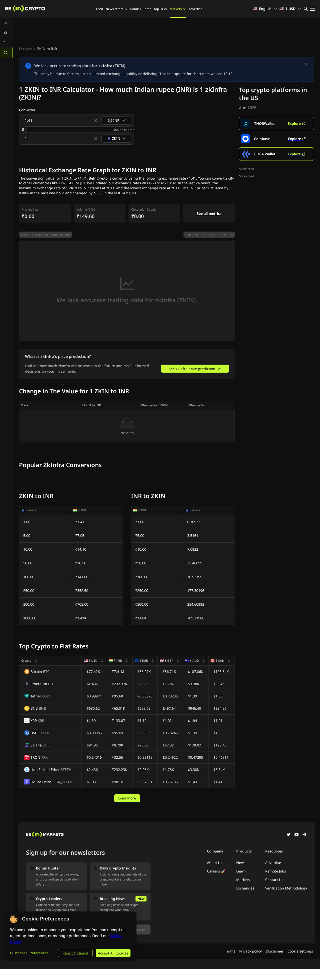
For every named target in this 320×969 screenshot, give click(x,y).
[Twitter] (288, 835)
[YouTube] (296, 835)
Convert (25, 48)
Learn (241, 871)
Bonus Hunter (140, 9)
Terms (230, 951)
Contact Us (274, 879)
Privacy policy (250, 951)
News (241, 862)
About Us (214, 862)
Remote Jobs (275, 871)
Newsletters (114, 9)
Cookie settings (300, 951)
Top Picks (160, 9)
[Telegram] (304, 835)
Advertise (195, 9)
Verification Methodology (286, 888)
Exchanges (245, 888)
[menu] (6, 38)
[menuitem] (6, 23)
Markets (176, 9)
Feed (99, 9)
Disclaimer (275, 951)
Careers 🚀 (216, 871)
